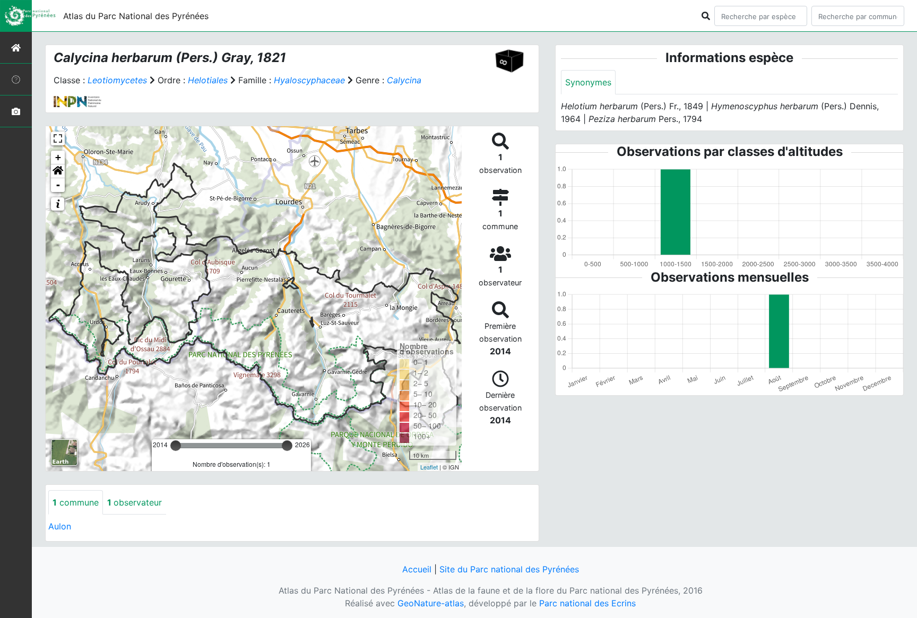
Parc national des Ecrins (587, 603)
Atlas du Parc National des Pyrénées (136, 16)
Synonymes (588, 82)
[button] (58, 171)
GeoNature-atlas (430, 603)
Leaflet (429, 467)
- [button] (58, 184)
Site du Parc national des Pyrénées (509, 569)
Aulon (59, 526)
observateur (134, 502)
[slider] (175, 445)
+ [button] (58, 157)
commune (76, 502)
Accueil (416, 569)
